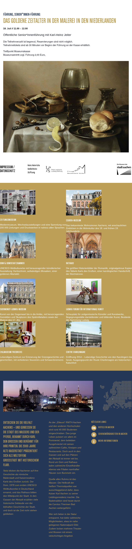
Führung (8, 14)
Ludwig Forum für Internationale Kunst (85, 309)
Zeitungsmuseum (8, 219)
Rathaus (70, 263)
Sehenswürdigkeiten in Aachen (112, 433)
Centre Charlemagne (75, 352)
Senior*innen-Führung (27, 14)
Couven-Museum (73, 220)
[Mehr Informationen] (93, 441)
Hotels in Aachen (106, 427)
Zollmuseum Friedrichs (11, 352)
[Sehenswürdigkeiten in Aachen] (93, 434)
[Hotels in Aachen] (93, 428)
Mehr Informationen (108, 440)
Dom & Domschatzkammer (12, 263)
